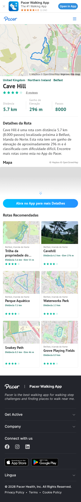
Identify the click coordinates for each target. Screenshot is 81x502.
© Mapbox (35, 74)
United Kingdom (14, 80)
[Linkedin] (27, 447)
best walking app (36, 395)
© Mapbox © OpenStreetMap (63, 162)
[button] (4, 6)
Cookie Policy (52, 492)
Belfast (58, 80)
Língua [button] (10, 475)
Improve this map (70, 74)
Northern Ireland (39, 80)
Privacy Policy (14, 492)
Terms (33, 492)
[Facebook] (7, 447)
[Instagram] (17, 447)
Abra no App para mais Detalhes (40, 203)
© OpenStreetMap (51, 74)
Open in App (68, 6)
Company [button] (13, 426)
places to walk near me (56, 399)
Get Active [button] (14, 414)
